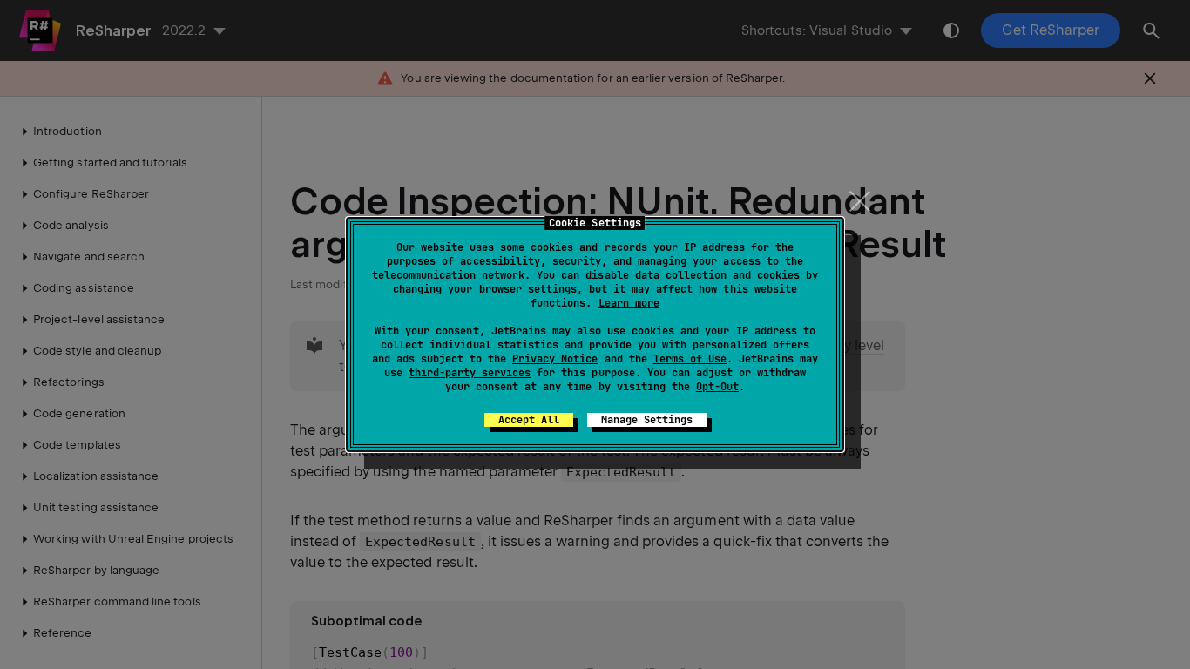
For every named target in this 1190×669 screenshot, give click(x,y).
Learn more (628, 303)
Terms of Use (690, 359)
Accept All (528, 420)
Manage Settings (647, 420)
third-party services (470, 373)
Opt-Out (717, 387)
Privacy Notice (555, 359)
